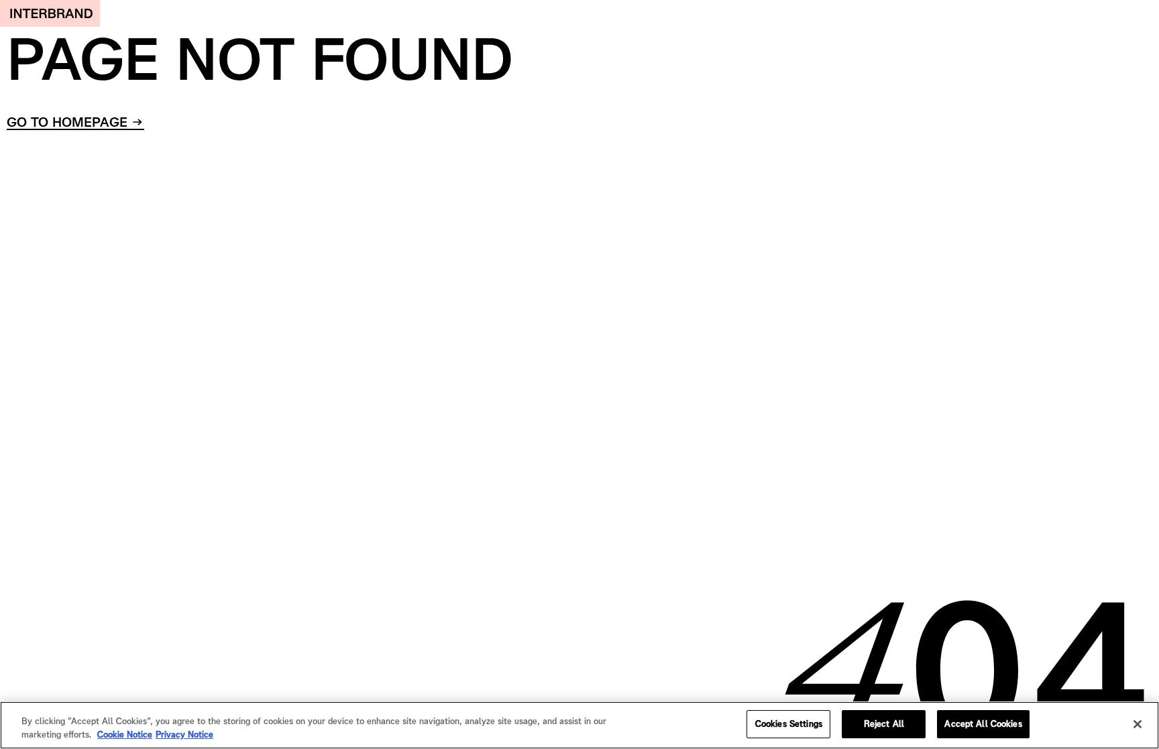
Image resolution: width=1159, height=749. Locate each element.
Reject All (884, 724)
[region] (579, 725)
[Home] (50, 13)
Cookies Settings (788, 724)
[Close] (1137, 724)
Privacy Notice (184, 735)
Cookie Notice (124, 735)
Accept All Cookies (983, 724)
